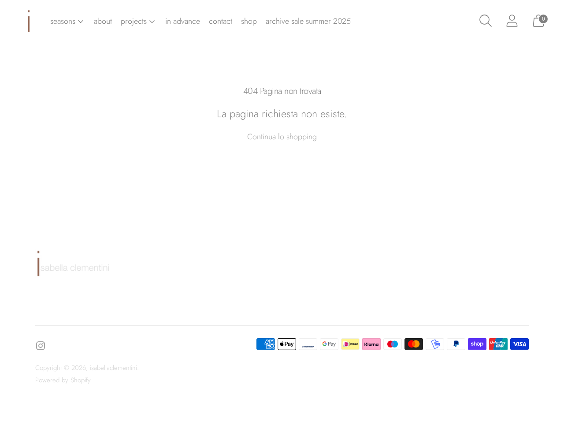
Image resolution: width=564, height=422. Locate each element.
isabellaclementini (113, 368)
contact (220, 21)
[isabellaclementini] (29, 21)
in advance (182, 21)
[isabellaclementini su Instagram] (40, 347)
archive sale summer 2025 (308, 21)
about (103, 21)
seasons (62, 21)
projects (134, 21)
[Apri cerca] (485, 21)
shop (249, 21)
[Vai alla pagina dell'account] (512, 21)
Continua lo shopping (282, 136)
